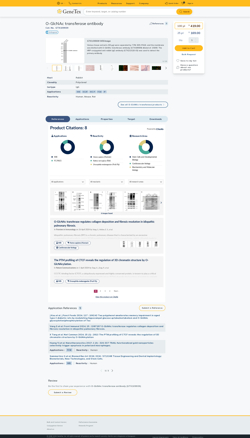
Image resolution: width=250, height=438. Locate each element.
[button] (166, 68)
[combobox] (138, 11)
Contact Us (77, 3)
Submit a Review (63, 392)
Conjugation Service (55, 426)
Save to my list (188, 61)
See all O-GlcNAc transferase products (141, 104)
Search (186, 12)
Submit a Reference (152, 308)
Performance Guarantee (88, 422)
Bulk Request (189, 54)
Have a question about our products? (189, 67)
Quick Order (173, 3)
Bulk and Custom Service (56, 422)
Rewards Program (86, 426)
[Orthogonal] (52, 32)
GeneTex (69, 11)
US (62, 3)
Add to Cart (188, 48)
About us (50, 429)
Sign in (190, 3)
